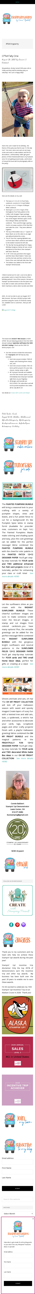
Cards (14, 414)
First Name (6, 1168)
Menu (17, 2)
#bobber (16, 417)
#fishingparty (24, 420)
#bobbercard (25, 417)
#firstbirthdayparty (10, 420)
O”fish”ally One (10, 56)
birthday (15, 426)
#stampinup (6, 426)
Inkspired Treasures (17, 18)
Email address (8, 1158)
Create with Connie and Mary (20, 393)
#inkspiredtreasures (10, 423)
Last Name (6, 1177)
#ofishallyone (24, 423)
